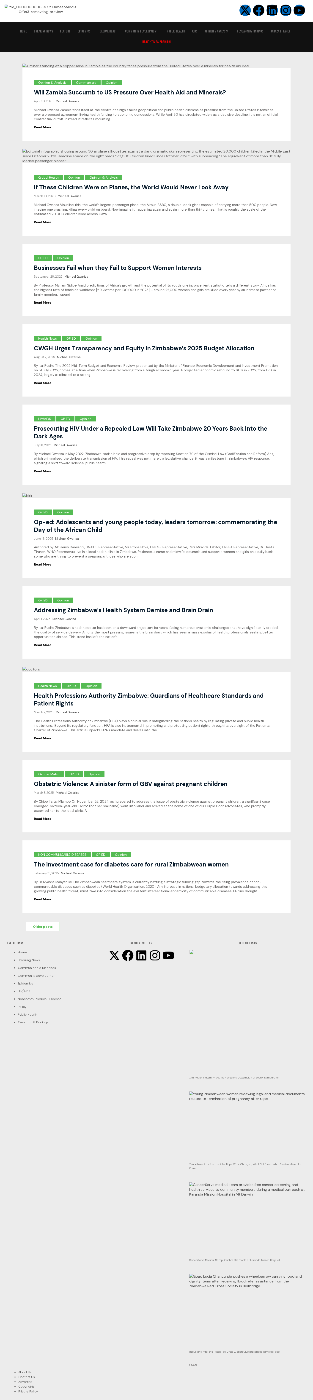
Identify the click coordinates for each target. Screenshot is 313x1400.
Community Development (141, 31)
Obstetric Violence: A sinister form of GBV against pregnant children (131, 784)
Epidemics (84, 31)
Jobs (195, 31)
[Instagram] (285, 10)
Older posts (43, 927)
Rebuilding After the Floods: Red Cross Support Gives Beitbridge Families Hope (234, 1352)
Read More (42, 127)
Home (23, 31)
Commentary (86, 82)
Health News (47, 338)
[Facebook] (128, 955)
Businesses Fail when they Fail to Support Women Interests (118, 268)
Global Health (109, 31)
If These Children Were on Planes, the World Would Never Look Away (131, 187)
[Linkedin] (272, 10)
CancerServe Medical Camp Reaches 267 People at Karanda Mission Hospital (234, 1260)
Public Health (176, 31)
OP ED (43, 258)
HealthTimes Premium (156, 42)
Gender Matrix (49, 774)
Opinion (112, 82)
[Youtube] (168, 955)
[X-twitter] (114, 955)
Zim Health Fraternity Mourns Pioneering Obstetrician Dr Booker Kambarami (234, 1077)
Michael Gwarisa (67, 101)
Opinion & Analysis (216, 31)
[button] (85, 31)
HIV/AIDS (44, 419)
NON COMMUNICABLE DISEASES (62, 855)
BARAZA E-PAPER (280, 31)
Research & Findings (250, 31)
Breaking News (43, 31)
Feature (65, 31)
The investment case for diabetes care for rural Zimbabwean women (131, 864)
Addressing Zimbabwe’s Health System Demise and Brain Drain (123, 610)
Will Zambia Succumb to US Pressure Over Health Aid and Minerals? (130, 92)
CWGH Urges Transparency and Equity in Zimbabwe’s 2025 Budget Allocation (144, 348)
